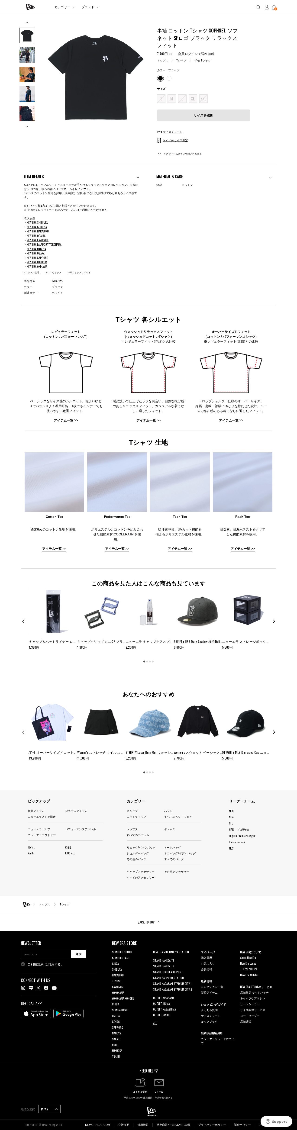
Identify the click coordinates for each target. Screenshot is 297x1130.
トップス (162, 60)
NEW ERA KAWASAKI (37, 240)
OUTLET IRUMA (161, 1003)
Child (68, 847)
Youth (31, 853)
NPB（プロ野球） (240, 829)
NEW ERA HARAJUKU (38, 231)
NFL (231, 823)
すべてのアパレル (138, 835)
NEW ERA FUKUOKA (37, 262)
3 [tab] (150, 661)
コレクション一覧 (212, 986)
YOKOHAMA (118, 993)
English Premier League (242, 836)
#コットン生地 (31, 272)
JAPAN (45, 1109)
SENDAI (116, 1022)
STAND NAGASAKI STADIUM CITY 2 (172, 989)
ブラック (57, 287)
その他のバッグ (136, 859)
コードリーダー (250, 1015)
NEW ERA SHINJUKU (37, 222)
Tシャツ (181, 60)
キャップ (132, 811)
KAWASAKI (117, 987)
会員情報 (206, 969)
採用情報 (142, 1125)
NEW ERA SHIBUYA (37, 227)
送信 (78, 954)
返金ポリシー (242, 1125)
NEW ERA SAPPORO (37, 258)
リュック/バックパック (141, 847)
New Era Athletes (249, 975)
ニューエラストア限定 (42, 816)
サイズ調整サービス (252, 1010)
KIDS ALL (70, 853)
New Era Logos (248, 963)
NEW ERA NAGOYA (36, 249)
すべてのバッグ (174, 859)
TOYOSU (116, 981)
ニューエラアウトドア (42, 835)
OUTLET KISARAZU (163, 998)
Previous (27, 24)
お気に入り (208, 963)
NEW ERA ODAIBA (36, 236)
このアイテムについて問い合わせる (182, 154)
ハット (168, 811)
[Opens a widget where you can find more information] (276, 1122)
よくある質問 (209, 1010)
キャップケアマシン (252, 998)
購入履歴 (206, 957)
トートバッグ (172, 847)
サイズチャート (210, 1015)
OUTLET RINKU (161, 1015)
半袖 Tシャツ (202, 60)
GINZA (115, 964)
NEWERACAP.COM (97, 1125)
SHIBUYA (117, 969)
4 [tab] (153, 661)
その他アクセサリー (176, 871)
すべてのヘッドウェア (178, 816)
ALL (155, 1023)
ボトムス (169, 829)
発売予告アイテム (76, 811)
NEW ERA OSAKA (36, 253)
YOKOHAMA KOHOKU (123, 998)
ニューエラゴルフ (39, 829)
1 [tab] (144, 661)
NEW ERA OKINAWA (37, 266)
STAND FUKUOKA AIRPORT (168, 972)
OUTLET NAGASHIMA (164, 1009)
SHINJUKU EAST (121, 958)
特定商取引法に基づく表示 (173, 1125)
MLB (231, 811)
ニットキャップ (136, 816)
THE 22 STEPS (248, 969)
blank (156, 958)
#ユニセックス (53, 272)
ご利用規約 (35, 964)
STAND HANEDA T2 (163, 966)
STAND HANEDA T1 (163, 960)
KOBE (115, 1045)
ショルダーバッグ (138, 853)
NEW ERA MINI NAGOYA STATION (171, 952)
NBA (231, 817)
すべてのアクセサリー (141, 877)
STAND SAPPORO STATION (168, 978)
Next (27, 125)
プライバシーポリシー (212, 1125)
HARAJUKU (118, 975)
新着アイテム (36, 811)
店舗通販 (245, 1021)
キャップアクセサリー (141, 871)
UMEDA (116, 1016)
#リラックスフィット (79, 272)
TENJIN (116, 1056)
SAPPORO (117, 1027)
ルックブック (209, 1021)
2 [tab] (147, 661)
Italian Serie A (237, 842)
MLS (231, 848)
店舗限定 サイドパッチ (254, 992)
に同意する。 (45, 964)
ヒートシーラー (250, 1004)
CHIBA (115, 1004)
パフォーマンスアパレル (80, 829)
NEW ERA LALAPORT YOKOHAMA (44, 244)
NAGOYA (116, 1033)
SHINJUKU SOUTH (122, 952)
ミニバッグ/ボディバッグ (180, 853)
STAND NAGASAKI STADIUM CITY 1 (172, 983)
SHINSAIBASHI (120, 1010)
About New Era (248, 957)
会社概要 (123, 1125)
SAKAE (115, 1039)
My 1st (31, 847)
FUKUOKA (117, 1051)
